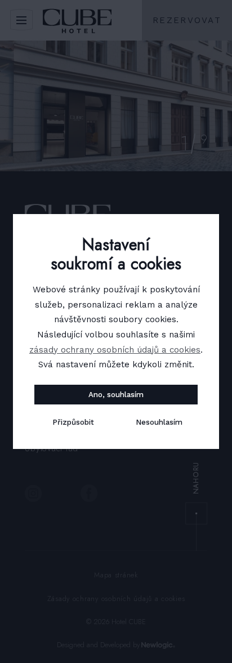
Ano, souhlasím (116, 394)
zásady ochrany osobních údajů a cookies (114, 350)
